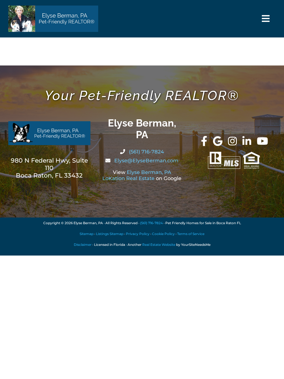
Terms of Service (190, 234)
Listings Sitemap (109, 234)
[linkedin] (246, 141)
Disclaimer (83, 244)
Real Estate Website (158, 244)
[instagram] (232, 141)
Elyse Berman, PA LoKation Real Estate (136, 175)
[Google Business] (217, 141)
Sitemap (86, 234)
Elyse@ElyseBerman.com (145, 161)
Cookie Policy (163, 234)
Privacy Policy (137, 234)
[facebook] (204, 141)
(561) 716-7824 (146, 152)
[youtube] (262, 141)
